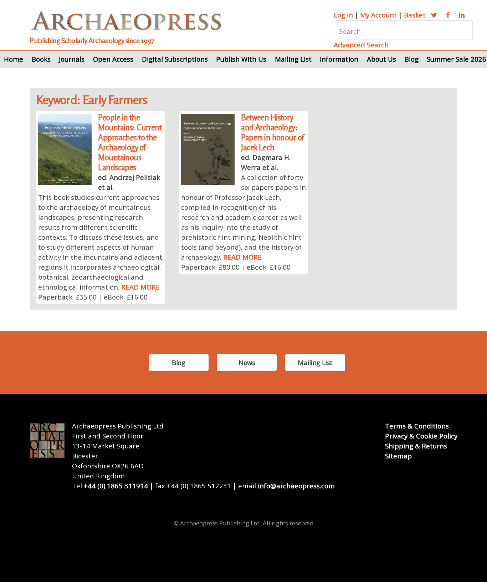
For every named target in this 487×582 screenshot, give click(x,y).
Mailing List (293, 58)
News (247, 362)
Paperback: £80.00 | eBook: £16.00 (236, 267)
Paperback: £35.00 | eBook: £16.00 (93, 296)
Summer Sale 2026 (456, 58)
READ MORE (140, 286)
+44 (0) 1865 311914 (116, 485)
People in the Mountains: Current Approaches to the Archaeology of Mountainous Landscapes (130, 142)
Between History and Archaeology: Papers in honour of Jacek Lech (272, 132)
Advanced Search (361, 44)
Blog (412, 58)
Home (13, 58)
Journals (71, 58)
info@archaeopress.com (296, 485)
